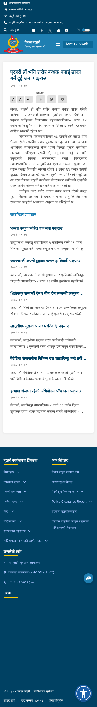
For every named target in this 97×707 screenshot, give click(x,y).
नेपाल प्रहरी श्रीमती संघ (65, 472)
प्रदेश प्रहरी (10, 501)
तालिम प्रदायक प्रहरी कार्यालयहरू (23, 541)
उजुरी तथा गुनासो (17, 16)
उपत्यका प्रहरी (12, 482)
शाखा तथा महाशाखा (15, 531)
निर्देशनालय (10, 521)
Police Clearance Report (69, 501)
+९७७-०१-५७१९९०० (21, 582)
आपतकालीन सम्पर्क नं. (19, 3)
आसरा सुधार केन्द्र (62, 482)
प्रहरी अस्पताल (12, 492)
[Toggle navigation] (58, 44)
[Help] (89, 578)
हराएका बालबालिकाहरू (64, 511)
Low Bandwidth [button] (78, 44)
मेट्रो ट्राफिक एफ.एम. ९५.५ (67, 492)
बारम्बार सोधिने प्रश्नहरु (20, 9)
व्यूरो (6, 511)
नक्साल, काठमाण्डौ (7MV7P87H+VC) (31, 572)
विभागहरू (9, 472)
